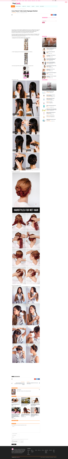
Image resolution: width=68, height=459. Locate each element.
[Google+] (54, 1)
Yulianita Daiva (14, 12)
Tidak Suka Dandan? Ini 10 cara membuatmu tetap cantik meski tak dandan (19, 383)
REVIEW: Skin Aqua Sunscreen (50, 91)
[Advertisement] (26, 22)
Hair (24, 12)
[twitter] (54, 15)
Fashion (20, 0)
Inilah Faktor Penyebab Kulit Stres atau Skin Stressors (32, 383)
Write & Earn (47, 457)
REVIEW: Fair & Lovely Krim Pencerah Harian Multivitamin (48, 88)
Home (41, 457)
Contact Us (55, 457)
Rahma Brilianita (49, 96)
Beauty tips (22, 12)
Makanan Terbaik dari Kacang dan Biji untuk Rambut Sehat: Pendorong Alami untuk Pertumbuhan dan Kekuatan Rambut (16, 416)
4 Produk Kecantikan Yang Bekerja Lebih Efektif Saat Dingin (49, 45)
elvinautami (44, 89)
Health (23, 0)
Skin (28, 453)
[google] (52, 15)
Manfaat (26, 0)
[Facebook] (53, 1)
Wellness (39, 0)
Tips (36, 0)
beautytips (15, 376)
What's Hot (28, 454)
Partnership (51, 457)
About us (44, 457)
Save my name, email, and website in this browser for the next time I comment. (20, 439)
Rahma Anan (48, 110)
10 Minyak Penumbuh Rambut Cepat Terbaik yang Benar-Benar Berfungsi (25, 415)
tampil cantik (33, 0)
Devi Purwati (48, 92)
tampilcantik (18, 457)
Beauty (17, 0)
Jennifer (44, 46)
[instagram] (55, 1)
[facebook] (55, 15)
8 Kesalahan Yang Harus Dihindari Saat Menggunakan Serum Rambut (35, 415)
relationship (29, 0)
